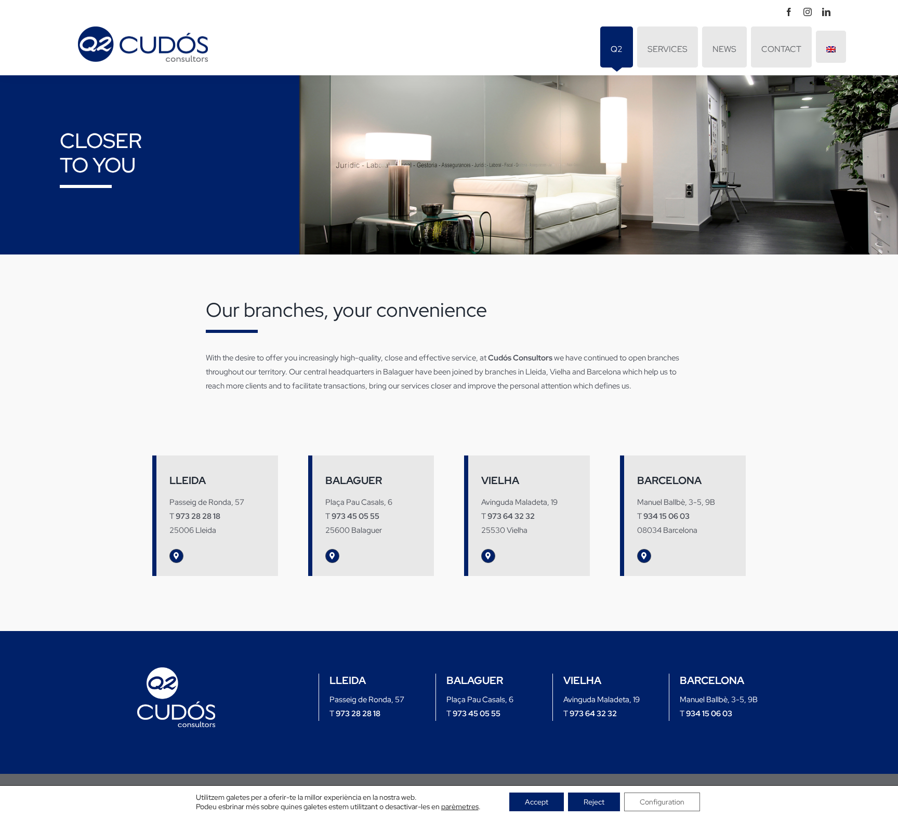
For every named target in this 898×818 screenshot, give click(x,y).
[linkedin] (826, 12)
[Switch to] (831, 47)
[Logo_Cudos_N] (176, 671)
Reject (594, 802)
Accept (536, 802)
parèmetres (460, 806)
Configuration (662, 802)
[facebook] (789, 12)
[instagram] (807, 12)
